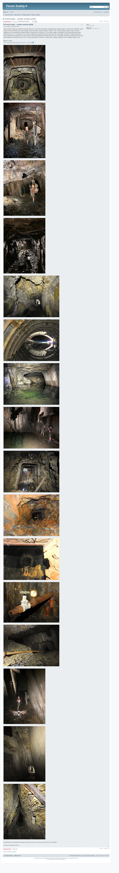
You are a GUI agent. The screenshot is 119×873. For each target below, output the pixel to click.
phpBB (45, 858)
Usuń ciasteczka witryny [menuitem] (89, 855)
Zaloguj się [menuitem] (106, 12)
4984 (90, 27)
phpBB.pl (63, 859)
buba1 (87, 24)
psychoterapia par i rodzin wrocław (106, 861)
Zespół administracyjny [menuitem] (76, 855)
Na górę (108, 846)
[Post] (4, 26)
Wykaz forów (17, 855)
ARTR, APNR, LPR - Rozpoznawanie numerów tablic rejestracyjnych (68, 860)
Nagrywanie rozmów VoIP (95, 860)
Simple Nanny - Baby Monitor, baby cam (81, 860)
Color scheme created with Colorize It (70, 858)
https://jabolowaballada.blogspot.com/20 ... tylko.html (18, 42)
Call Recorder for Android (89, 860)
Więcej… (7, 12)
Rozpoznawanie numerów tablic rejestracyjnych (104, 860)
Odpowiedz (6, 21)
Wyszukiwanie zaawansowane (107, 7)
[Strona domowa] (4, 6)
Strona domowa (9, 855)
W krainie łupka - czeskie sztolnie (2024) (19, 19)
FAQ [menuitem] (13, 12)
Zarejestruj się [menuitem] (98, 12)
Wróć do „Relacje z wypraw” (10, 851)
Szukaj (104, 7)
